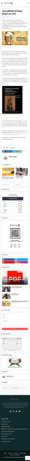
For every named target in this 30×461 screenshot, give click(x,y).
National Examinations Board (7, 431)
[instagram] (21, 262)
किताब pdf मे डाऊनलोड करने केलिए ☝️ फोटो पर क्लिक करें (12, 114)
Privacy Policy (23, 453)
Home (3, 8)
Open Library (4, 436)
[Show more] (23, 151)
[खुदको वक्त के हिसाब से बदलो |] (6, 289)
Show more (8, 377)
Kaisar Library (4, 424)
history (7, 8)
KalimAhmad (15, 457)
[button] (2, 3)
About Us (10, 453)
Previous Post (6, 184)
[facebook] (8, 259)
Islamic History (12, 147)
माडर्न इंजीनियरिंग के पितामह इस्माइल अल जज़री (19, 301)
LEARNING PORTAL (5, 426)
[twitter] (21, 259)
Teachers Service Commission (8, 438)
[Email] (20, 151)
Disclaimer (16, 453)
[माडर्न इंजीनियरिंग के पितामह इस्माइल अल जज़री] (6, 303)
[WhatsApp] (17, 151)
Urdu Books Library (5, 441)
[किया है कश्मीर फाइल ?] (6, 296)
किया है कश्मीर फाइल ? (15, 294)
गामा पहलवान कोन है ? (19, 176)
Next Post (17, 184)
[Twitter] (14, 151)
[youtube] (8, 262)
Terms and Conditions (15, 454)
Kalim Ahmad (13, 157)
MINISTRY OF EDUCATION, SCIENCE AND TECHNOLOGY (14, 429)
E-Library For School (6, 421)
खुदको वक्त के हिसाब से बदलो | (16, 287)
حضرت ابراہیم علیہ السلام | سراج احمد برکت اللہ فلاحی (8, 177)
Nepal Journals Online (6, 434)
